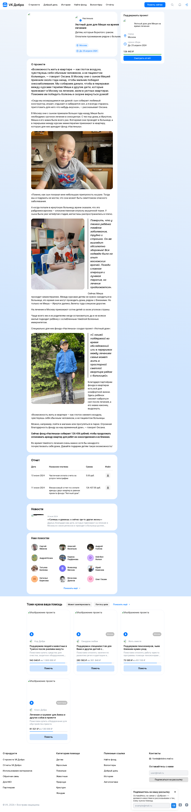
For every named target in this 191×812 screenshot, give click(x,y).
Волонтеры (110, 765)
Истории (108, 776)
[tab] (79, 604)
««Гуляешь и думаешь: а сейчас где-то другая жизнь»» (74, 519)
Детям (59, 760)
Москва (83, 45)
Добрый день (111, 771)
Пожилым (61, 771)
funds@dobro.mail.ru (162, 759)
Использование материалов (17, 771)
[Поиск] (173, 4)
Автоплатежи (111, 782)
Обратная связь (11, 776)
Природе (61, 782)
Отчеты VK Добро (12, 765)
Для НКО (7, 782)
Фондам (60, 793)
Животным (62, 776)
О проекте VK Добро (14, 760)
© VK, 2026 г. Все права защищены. (21, 805)
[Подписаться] (173, 805)
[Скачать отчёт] (107, 475)
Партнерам (9, 787)
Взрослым (61, 765)
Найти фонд (110, 760)
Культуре (61, 787)
